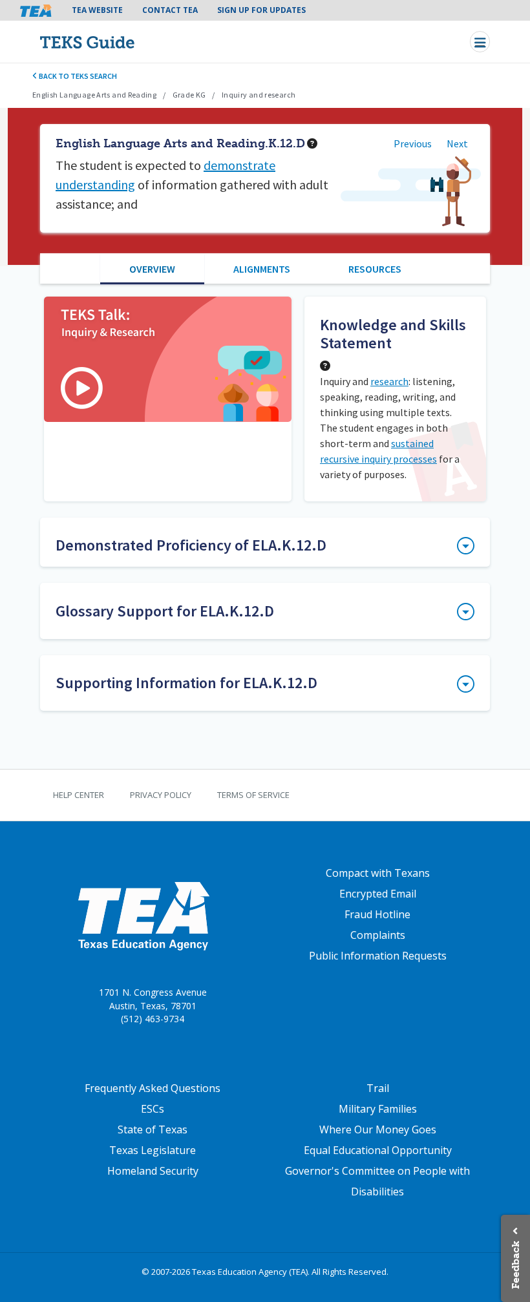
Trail (377, 1088)
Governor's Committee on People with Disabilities (377, 1181)
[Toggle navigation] (480, 41)
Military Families (378, 1109)
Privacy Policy (160, 795)
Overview (152, 268)
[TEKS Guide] (114, 42)
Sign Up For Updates (261, 10)
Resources (374, 268)
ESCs (152, 1109)
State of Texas (152, 1129)
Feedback (515, 1265)
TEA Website (97, 10)
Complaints (377, 935)
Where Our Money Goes (377, 1129)
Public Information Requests (378, 956)
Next (457, 143)
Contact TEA (170, 10)
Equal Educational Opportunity (378, 1150)
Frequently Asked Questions (152, 1088)
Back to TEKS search (77, 76)
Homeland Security (152, 1171)
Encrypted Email (377, 894)
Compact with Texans (378, 873)
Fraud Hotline (377, 914)
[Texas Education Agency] (143, 915)
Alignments (261, 268)
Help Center (78, 795)
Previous (413, 143)
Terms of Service (253, 795)
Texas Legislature (152, 1150)
